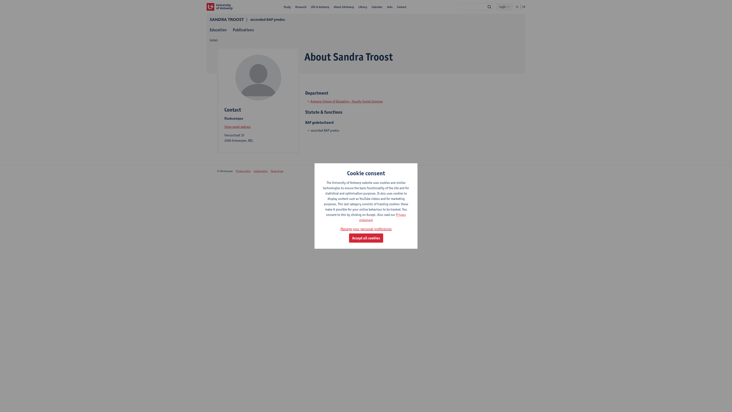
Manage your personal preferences (366, 229)
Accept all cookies (366, 238)
